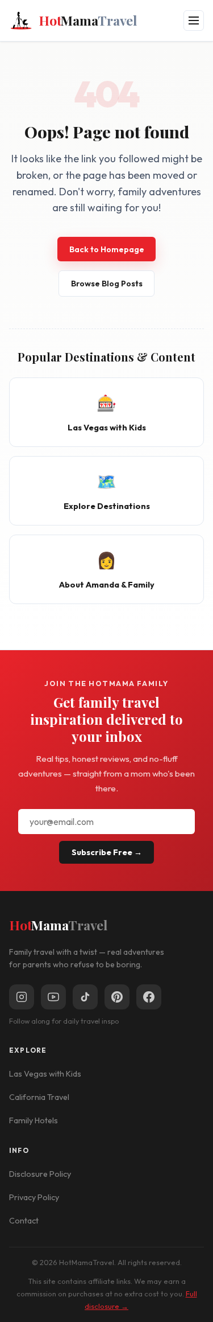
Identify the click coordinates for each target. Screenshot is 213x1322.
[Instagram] (21, 996)
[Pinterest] (117, 996)
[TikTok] (85, 996)
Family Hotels (33, 1120)
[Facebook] (148, 996)
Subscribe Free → (107, 852)
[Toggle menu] (193, 20)
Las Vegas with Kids (45, 1074)
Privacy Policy (34, 1197)
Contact (24, 1221)
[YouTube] (53, 996)
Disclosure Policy (40, 1174)
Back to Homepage (106, 249)
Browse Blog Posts (107, 283)
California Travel (39, 1097)
